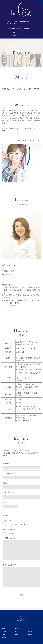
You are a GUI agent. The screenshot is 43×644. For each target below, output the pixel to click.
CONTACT (4, 637)
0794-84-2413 (28, 28)
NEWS (30, 634)
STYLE (16, 631)
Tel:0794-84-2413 (22, 420)
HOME (3, 628)
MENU (16, 628)
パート (14, 533)
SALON (30, 628)
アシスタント (22, 524)
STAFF (3, 634)
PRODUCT (4, 631)
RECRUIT (31, 631)
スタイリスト (10, 524)
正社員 (7, 533)
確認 (21, 595)
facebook (14, 35)
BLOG (16, 634)
